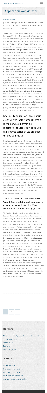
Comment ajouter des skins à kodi (15, 379)
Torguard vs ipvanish (10, 339)
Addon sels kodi (9, 343)
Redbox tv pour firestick (11, 372)
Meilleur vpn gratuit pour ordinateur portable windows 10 (23, 336)
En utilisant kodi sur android (13, 376)
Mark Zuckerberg (9, 19)
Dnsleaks (6, 346)
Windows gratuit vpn (10, 349)
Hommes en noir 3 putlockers (13, 369)
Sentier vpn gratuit (9, 365)
